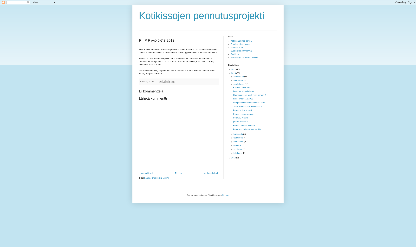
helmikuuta (239, 80)
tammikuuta (239, 76)
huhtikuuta (238, 134)
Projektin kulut (237, 47)
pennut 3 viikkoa (240, 122)
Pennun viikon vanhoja (243, 114)
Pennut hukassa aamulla (244, 125)
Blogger (225, 195)
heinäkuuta (239, 142)
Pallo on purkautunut (242, 87)
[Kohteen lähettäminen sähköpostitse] (160, 81)
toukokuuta (239, 138)
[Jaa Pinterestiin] (173, 81)
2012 (233, 69)
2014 (233, 158)
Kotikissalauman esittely (241, 41)
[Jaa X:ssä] (167, 81)
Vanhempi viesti (211, 173)
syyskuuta (238, 149)
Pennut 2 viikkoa (240, 118)
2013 (233, 73)
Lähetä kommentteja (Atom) (156, 178)
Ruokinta (235, 54)
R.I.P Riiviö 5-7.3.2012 (243, 99)
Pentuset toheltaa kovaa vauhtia (247, 129)
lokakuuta (238, 153)
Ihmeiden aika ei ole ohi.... (244, 91)
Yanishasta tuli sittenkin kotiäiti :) (247, 106)
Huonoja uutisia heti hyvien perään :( (249, 95)
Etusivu (178, 173)
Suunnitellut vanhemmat (241, 51)
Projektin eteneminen (240, 44)
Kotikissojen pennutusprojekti (201, 15)
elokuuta (238, 145)
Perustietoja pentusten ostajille (244, 57)
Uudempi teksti (146, 173)
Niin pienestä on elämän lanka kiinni (249, 103)
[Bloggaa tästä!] (164, 81)
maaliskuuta (239, 84)
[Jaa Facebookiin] (170, 81)
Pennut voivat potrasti (242, 110)
